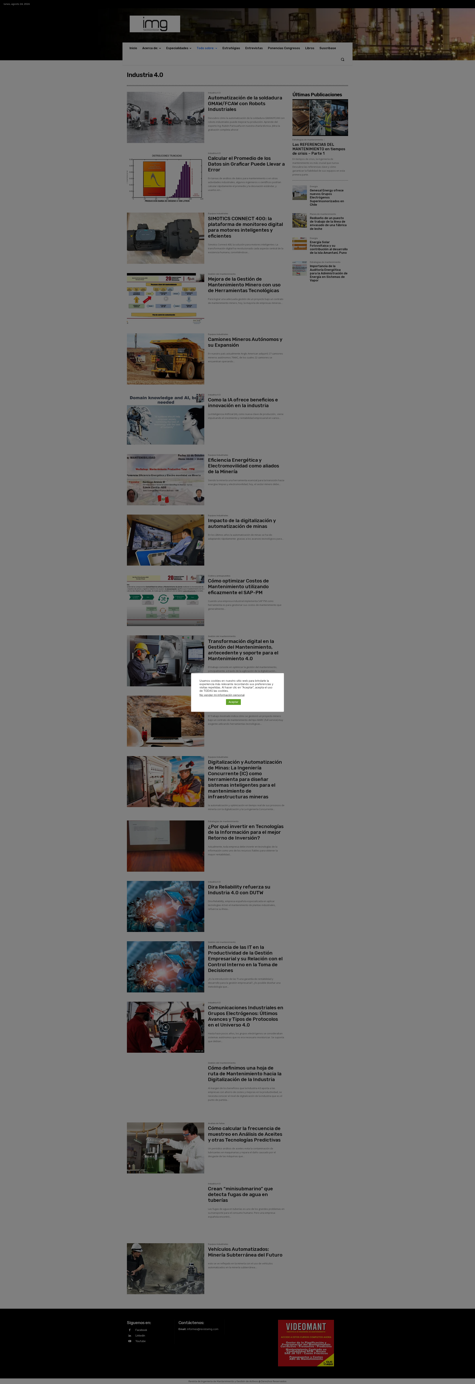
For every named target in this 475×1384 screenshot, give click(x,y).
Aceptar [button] (233, 701)
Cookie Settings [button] (212, 701)
